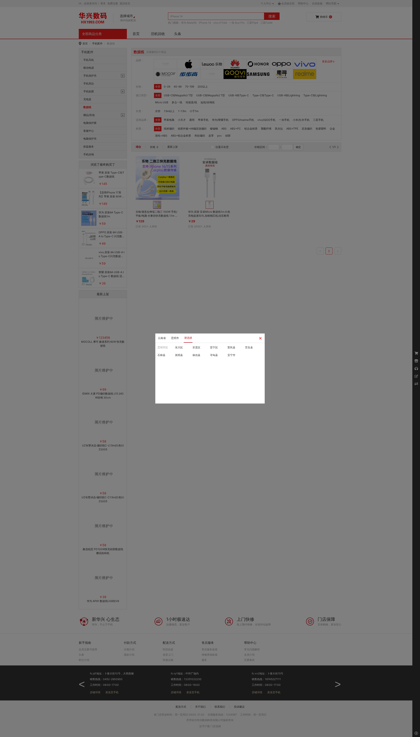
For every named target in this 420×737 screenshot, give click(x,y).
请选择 (188, 337)
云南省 (162, 338)
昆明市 (175, 338)
